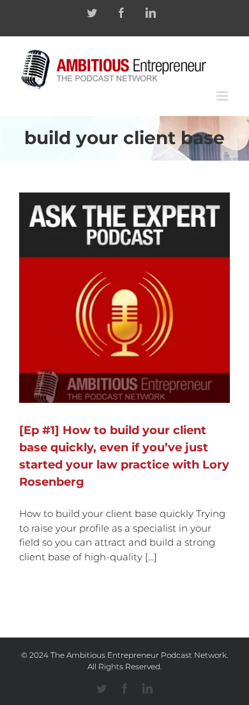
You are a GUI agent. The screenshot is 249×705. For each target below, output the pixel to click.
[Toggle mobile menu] (223, 96)
